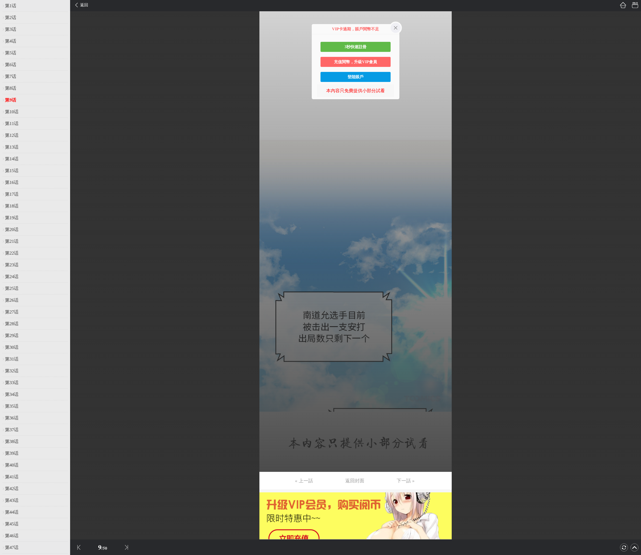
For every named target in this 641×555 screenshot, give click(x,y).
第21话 (12, 241)
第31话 (12, 359)
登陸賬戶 (356, 77)
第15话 (12, 170)
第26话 (12, 300)
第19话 (12, 217)
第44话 (12, 512)
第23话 (12, 264)
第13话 (12, 147)
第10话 (12, 111)
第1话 (10, 5)
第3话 (10, 29)
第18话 (12, 205)
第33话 (12, 382)
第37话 (12, 429)
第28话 (12, 323)
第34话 (12, 394)
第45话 (12, 523)
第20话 (12, 229)
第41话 (12, 476)
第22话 (12, 253)
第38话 (12, 441)
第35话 (12, 406)
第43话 (12, 500)
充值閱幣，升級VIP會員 (355, 62)
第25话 (12, 288)
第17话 (12, 194)
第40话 (12, 465)
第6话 (10, 64)
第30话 (12, 347)
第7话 (10, 76)
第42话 (12, 488)
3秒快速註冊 (356, 47)
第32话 (12, 370)
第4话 (10, 41)
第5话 (10, 52)
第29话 (12, 335)
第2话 (10, 17)
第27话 (12, 311)
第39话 (12, 453)
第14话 (12, 158)
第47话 (12, 547)
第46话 (12, 535)
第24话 (12, 276)
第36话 (12, 417)
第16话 (12, 182)
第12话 (12, 135)
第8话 (10, 88)
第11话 (12, 123)
